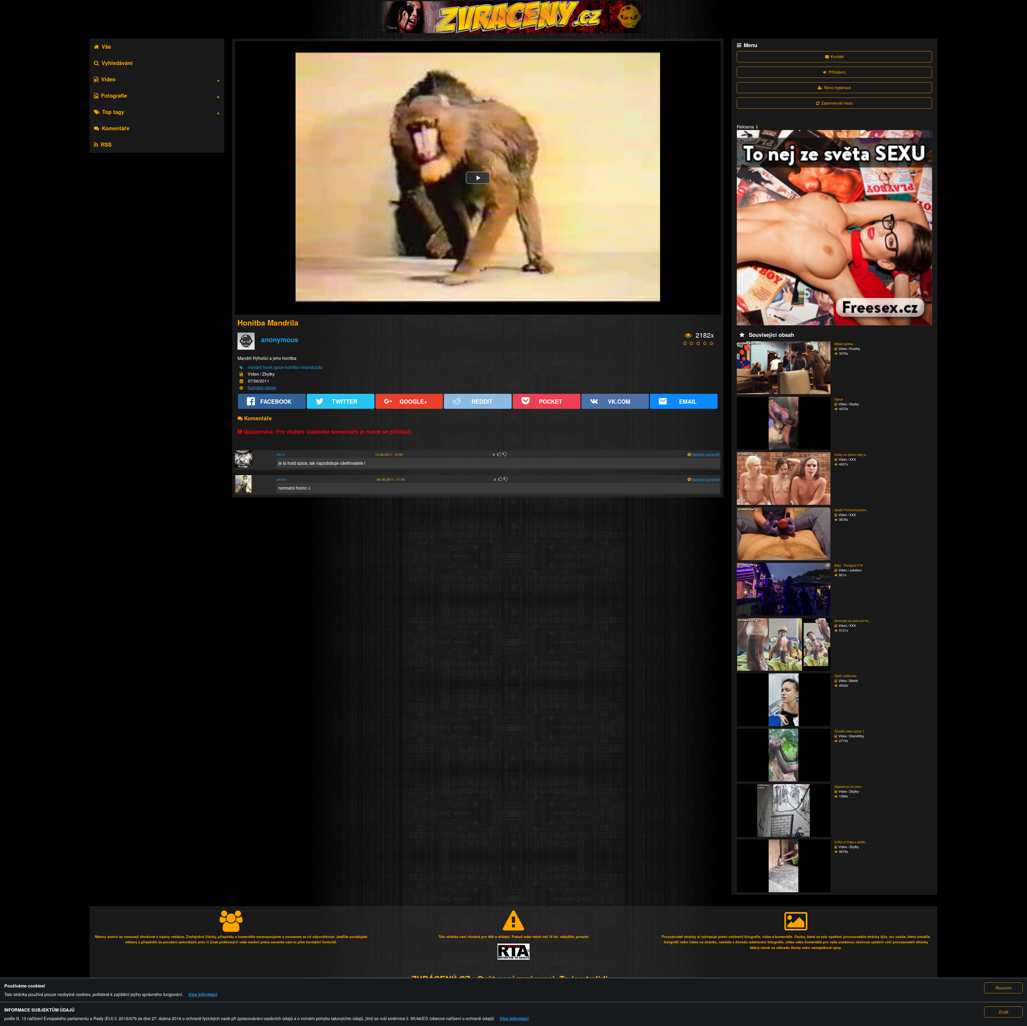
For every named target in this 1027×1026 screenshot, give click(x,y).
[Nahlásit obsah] (241, 388)
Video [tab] (108, 79)
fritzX (281, 454)
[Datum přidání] (241, 381)
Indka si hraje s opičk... (850, 842)
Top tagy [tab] (113, 112)
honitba (292, 367)
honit (267, 367)
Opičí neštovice (845, 675)
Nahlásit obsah (262, 387)
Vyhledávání (117, 63)
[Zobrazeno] (688, 335)
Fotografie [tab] (114, 95)
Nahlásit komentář (706, 454)
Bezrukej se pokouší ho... (852, 620)
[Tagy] (241, 367)
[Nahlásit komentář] (689, 454)
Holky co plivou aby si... (851, 454)
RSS (106, 144)
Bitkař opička (843, 343)
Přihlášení (837, 72)
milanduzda (311, 367)
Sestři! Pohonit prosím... (851, 510)
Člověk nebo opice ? (849, 731)
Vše (106, 46)
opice (278, 367)
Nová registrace (837, 87)
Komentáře (115, 128)
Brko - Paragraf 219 (848, 565)
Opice (838, 399)
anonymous (279, 339)
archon (282, 479)
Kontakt (837, 56)
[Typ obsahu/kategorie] (241, 374)
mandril (255, 367)
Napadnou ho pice (847, 786)
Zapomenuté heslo (837, 103)
